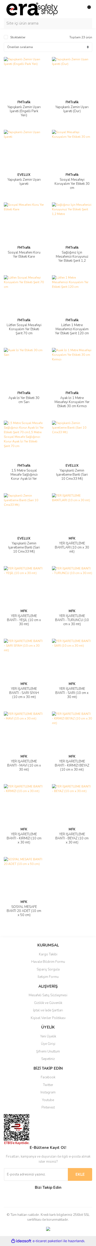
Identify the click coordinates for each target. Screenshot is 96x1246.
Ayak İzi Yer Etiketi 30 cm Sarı (23, 400)
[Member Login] (77, 9)
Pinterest (48, 1107)
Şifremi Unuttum (48, 1051)
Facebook (48, 1077)
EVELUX (23, 175)
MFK (72, 538)
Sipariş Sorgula (48, 969)
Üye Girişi (48, 1044)
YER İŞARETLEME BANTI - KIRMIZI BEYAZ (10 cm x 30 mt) (72, 765)
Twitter (48, 1085)
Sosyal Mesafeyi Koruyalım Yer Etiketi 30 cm (72, 183)
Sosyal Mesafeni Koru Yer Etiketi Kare (24, 254)
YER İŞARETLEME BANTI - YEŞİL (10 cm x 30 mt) (24, 620)
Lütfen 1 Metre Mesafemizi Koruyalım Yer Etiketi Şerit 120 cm (72, 329)
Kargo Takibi (48, 954)
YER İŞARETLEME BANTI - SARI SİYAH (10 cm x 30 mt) (24, 693)
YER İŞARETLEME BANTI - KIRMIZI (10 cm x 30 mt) (24, 838)
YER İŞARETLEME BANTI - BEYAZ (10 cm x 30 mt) (72, 838)
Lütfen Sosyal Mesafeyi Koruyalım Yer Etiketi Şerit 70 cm (24, 329)
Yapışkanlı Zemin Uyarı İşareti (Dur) (72, 109)
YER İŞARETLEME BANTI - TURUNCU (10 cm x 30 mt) (72, 620)
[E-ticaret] (47, 1241)
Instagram (48, 1092)
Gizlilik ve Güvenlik (48, 1003)
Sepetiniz (48, 1059)
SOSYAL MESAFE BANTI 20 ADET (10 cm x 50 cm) (24, 911)
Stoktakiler (17, 37)
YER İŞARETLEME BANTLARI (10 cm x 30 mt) (72, 547)
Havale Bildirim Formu (48, 961)
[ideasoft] (21, 1241)
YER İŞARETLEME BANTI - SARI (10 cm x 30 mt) (72, 693)
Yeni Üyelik (48, 1036)
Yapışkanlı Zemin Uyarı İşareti (24, 181)
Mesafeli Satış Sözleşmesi (48, 995)
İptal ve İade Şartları (48, 1010)
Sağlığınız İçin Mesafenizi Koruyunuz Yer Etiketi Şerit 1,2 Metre (72, 258)
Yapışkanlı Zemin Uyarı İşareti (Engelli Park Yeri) (24, 111)
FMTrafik (23, 102)
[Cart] (87, 9)
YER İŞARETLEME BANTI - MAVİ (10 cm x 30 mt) (24, 765)
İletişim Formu (48, 977)
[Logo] (32, 9)
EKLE (80, 1174)
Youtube (48, 1100)
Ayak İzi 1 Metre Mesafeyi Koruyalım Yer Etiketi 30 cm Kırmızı (72, 402)
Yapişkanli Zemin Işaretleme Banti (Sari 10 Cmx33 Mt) (72, 474)
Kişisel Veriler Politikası (48, 1018)
